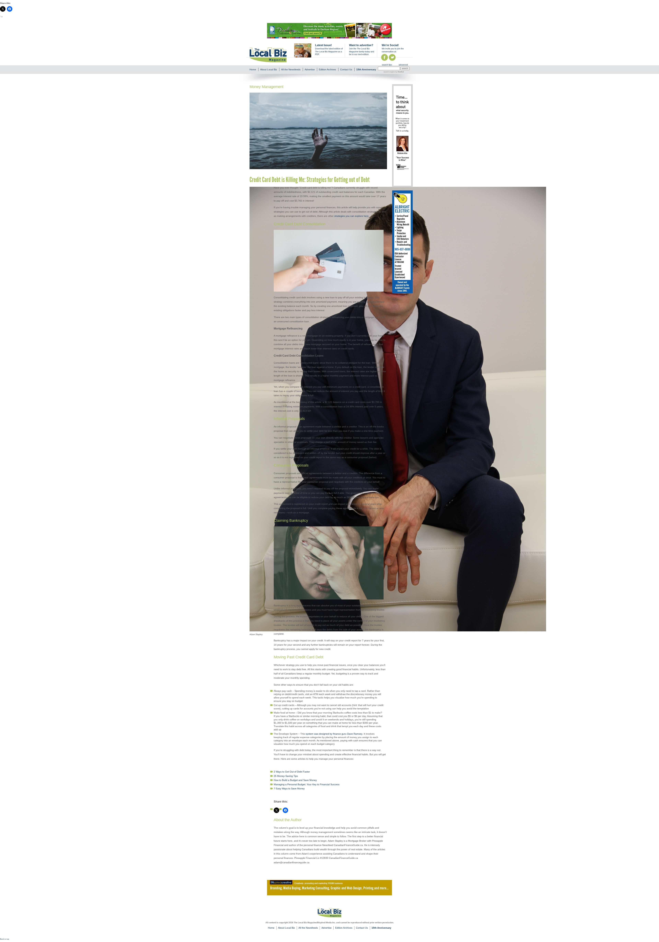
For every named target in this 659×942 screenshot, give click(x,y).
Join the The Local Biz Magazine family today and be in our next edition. (361, 52)
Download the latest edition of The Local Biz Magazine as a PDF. (329, 52)
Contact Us (346, 69)
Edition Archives (327, 69)
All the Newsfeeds (290, 69)
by (399, 72)
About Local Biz (268, 69)
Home (253, 69)
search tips (387, 65)
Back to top (4, 939)
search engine (389, 72)
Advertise (310, 69)
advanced (403, 65)
